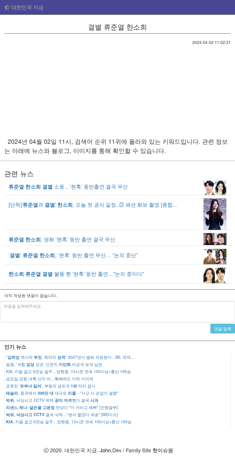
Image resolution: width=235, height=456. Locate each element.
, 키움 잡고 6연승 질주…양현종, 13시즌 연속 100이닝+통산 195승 (69, 421)
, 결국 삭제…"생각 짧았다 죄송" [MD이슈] (62, 414)
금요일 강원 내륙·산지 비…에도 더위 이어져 (49, 378)
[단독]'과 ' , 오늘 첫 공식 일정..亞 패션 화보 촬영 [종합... (93, 204)
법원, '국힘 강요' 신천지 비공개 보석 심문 (54, 364)
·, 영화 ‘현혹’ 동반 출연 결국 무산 (62, 239)
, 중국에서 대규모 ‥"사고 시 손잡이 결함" (62, 393)
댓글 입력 (222, 328)
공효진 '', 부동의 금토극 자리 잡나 (50, 386)
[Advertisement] (117, 88)
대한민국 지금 (27, 7)
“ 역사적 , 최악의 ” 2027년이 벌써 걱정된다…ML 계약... (70, 357)
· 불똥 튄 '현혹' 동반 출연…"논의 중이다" (76, 273)
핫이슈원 (162, 450)
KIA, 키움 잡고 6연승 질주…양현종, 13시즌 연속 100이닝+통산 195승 (68, 371)
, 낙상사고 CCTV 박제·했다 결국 (52, 400)
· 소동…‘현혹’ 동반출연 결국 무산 (68, 186)
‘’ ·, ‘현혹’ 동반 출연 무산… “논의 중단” (73, 255)
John (105, 450)
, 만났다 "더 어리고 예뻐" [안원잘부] (62, 407)
